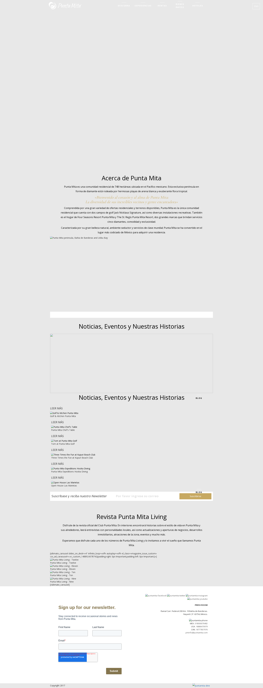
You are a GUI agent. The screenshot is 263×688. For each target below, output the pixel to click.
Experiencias (143, 5)
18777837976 (202, 629)
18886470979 (202, 626)
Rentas (162, 5)
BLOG (199, 398)
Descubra (124, 5)
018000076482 (201, 623)
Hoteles (197, 5)
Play (79, 278)
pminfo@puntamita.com (197, 632)
